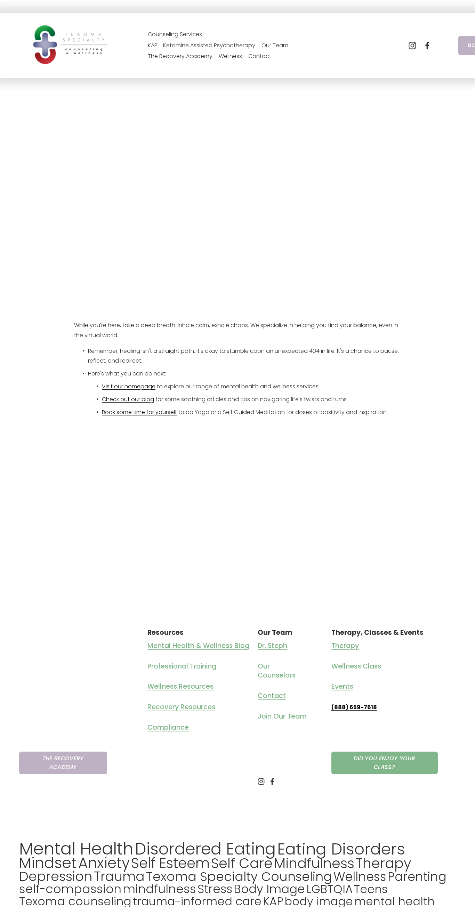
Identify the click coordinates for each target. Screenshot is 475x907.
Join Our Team (282, 716)
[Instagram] (412, 45)
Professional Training (181, 666)
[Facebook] (427, 45)
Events (342, 686)
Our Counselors (277, 671)
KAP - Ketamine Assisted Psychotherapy (201, 45)
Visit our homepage (128, 386)
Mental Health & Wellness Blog (198, 645)
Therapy (345, 645)
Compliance (168, 727)
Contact (259, 56)
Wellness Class (356, 666)
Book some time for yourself (139, 412)
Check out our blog (128, 399)
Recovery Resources (181, 707)
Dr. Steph (272, 645)
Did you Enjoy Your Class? (384, 762)
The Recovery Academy (180, 56)
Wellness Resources (180, 686)
